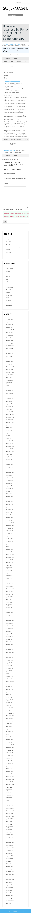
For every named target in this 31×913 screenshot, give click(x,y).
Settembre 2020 (10, 451)
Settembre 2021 (10, 422)
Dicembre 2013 (10, 649)
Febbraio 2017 (9, 549)
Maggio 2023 (9, 380)
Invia (5, 221)
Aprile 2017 (9, 544)
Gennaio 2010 (9, 774)
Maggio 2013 (9, 668)
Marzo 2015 (9, 610)
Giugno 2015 (9, 602)
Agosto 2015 (9, 597)
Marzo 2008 (9, 832)
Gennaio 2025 (9, 343)
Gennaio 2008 (9, 837)
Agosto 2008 (9, 819)
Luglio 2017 (9, 536)
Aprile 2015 (9, 607)
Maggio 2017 (9, 541)
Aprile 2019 (9, 491)
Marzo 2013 (9, 673)
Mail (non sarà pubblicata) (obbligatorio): (15, 178)
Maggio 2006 (9, 887)
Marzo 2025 (9, 338)
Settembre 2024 (10, 351)
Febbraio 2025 (9, 340)
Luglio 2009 (9, 790)
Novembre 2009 (10, 779)
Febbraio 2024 (9, 361)
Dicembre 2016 (10, 554)
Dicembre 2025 (10, 330)
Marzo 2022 (9, 409)
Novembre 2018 (10, 499)
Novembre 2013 (10, 652)
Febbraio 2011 (9, 739)
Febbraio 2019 (9, 496)
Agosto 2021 (9, 425)
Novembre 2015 (10, 589)
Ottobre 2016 (9, 560)
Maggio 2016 (9, 573)
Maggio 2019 (9, 488)
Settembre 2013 (10, 657)
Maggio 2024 (9, 353)
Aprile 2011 (9, 734)
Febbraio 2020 (9, 464)
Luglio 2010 (9, 758)
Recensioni (8, 300)
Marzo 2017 (9, 546)
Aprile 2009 (9, 797)
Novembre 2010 (10, 747)
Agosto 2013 (9, 660)
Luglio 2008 (9, 821)
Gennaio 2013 (9, 679)
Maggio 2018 (9, 509)
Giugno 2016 (9, 570)
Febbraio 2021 (9, 441)
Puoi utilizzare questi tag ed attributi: (14, 209)
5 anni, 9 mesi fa (18, 50)
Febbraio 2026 (9, 327)
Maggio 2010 (9, 763)
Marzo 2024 (9, 359)
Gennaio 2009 (9, 805)
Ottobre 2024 (9, 348)
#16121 (26, 61)
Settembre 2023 (10, 372)
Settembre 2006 (10, 879)
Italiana (8, 282)
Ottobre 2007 (9, 845)
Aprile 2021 (9, 435)
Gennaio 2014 (9, 647)
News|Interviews (10, 290)
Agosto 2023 (9, 375)
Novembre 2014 (10, 620)
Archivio (8, 249)
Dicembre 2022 (10, 390)
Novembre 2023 (10, 367)
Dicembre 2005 (10, 901)
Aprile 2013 (9, 671)
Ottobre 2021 (9, 419)
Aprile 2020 (9, 459)
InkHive (15, 911)
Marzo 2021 (9, 438)
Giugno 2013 (9, 665)
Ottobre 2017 (9, 528)
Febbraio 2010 (9, 771)
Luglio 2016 (9, 567)
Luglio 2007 (9, 853)
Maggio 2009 (9, 795)
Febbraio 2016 (9, 581)
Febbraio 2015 (9, 612)
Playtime (8, 292)
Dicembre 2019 (10, 470)
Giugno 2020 (9, 456)
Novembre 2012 (10, 684)
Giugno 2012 (9, 697)
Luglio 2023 (9, 377)
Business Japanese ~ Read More (12, 81)
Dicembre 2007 (10, 840)
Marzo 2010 (9, 768)
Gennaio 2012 (9, 710)
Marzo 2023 (9, 385)
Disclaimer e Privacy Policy (13, 247)
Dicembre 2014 (10, 618)
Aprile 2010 (9, 766)
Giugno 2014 (9, 634)
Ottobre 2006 (9, 877)
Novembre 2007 (10, 842)
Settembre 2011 (10, 721)
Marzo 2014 (9, 642)
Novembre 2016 (10, 557)
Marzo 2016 (9, 578)
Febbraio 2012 (9, 708)
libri (7, 284)
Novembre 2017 (10, 525)
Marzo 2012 (9, 705)
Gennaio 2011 (9, 742)
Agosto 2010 (9, 755)
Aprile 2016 (9, 575)
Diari (7, 274)
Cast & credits (9, 268)
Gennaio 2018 (9, 520)
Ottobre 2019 (9, 475)
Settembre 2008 (10, 816)
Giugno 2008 (9, 824)
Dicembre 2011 (10, 713)
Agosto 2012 (9, 692)
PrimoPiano (9, 295)
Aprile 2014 (9, 639)
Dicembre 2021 (10, 414)
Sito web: (6, 183)
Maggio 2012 (9, 700)
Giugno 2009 (9, 792)
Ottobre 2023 (9, 369)
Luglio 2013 (9, 663)
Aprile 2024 (9, 356)
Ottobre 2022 (9, 393)
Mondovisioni (9, 287)
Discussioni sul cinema (15, 44)
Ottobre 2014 (9, 623)
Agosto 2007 (9, 850)
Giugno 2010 (9, 760)
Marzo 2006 (9, 893)
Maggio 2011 (9, 731)
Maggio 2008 (9, 827)
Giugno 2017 (9, 538)
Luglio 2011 (9, 726)
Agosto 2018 (9, 507)
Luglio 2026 (9, 322)
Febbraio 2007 (9, 866)
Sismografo (9, 305)
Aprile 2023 (9, 382)
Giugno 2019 (9, 486)
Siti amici (8, 244)
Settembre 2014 (10, 626)
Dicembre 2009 (10, 776)
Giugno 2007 (9, 856)
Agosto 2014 (9, 628)
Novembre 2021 (10, 417)
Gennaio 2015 (9, 615)
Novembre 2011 (10, 716)
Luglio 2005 (9, 903)
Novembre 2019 (10, 472)
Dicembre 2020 (10, 443)
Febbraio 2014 (9, 644)
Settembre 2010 (10, 753)
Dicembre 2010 (10, 745)
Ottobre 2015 (9, 591)
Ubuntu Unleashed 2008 (9, 150)
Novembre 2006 (10, 874)
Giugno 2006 (9, 885)
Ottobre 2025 (9, 332)
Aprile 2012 (9, 702)
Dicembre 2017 (10, 523)
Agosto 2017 (9, 533)
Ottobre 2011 (9, 718)
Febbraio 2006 (9, 895)
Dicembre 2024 (10, 345)
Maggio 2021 (9, 433)
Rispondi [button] (19, 61)
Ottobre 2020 (9, 449)
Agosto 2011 (9, 723)
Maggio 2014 (9, 636)
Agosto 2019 (9, 480)
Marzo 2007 (9, 864)
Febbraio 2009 (9, 803)
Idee (7, 279)
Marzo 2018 (9, 515)
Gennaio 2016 (9, 583)
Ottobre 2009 (9, 782)
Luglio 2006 (9, 882)
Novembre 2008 (10, 811)
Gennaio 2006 (9, 898)
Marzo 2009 (9, 800)
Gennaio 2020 (9, 467)
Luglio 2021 (9, 427)
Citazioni (8, 271)
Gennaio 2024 (9, 364)
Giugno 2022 (9, 404)
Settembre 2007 (10, 848)
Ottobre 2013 (9, 655)
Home (3, 44)
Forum (7, 44)
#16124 (26, 139)
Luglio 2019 (9, 483)
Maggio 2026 (9, 324)
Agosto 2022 (9, 398)
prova (7, 297)
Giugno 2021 (9, 430)
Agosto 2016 (9, 565)
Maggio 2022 (9, 406)
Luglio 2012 (9, 694)
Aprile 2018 (9, 512)
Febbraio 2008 (9, 834)
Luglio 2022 (9, 401)
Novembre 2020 (10, 446)
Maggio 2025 (9, 335)
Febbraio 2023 (9, 388)
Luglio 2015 (9, 599)
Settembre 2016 (10, 562)
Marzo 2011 (9, 737)
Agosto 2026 (9, 319)
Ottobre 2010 (9, 750)
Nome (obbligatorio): (9, 173)
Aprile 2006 (9, 890)
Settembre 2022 (10, 396)
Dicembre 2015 (10, 586)
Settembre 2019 (10, 478)
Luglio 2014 (9, 631)
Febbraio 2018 (9, 517)
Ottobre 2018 (9, 501)
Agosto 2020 (9, 454)
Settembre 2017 (10, 530)
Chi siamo (8, 241)
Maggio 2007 (9, 858)
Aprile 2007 (9, 861)
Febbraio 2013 (9, 676)
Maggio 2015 (9, 605)
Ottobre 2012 (9, 686)
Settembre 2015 (10, 594)
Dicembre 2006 (10, 871)
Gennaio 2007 (9, 869)
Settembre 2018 (10, 504)
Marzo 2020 (9, 462)
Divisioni (8, 276)
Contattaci (8, 255)
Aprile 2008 (9, 829)
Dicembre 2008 (10, 808)
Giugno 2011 (9, 729)
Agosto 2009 (9, 787)
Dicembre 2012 (10, 681)
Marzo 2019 (9, 493)
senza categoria (10, 303)
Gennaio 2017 (9, 552)
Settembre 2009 (10, 784)
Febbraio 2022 (9, 412)
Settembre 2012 (10, 689)
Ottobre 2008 (9, 813)
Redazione (8, 252)
